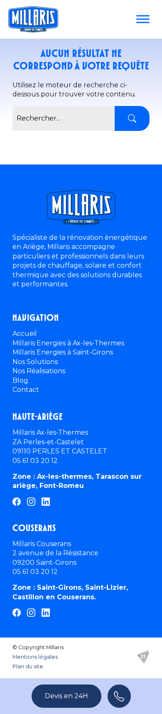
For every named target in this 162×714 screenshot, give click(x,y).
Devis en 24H (66, 696)
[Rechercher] (132, 118)
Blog (20, 380)
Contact (25, 390)
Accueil (24, 333)
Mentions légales (35, 657)
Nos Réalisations (38, 371)
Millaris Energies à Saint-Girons (62, 352)
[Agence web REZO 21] (143, 657)
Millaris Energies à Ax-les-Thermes (68, 343)
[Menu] (143, 19)
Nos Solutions (35, 362)
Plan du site (27, 666)
